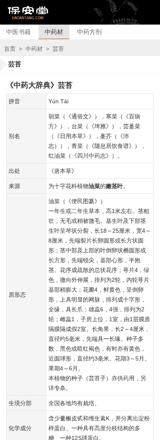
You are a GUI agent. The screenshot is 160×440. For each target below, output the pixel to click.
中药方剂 (89, 31)
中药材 (54, 31)
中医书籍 (18, 31)
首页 (10, 48)
